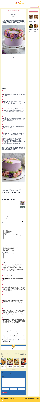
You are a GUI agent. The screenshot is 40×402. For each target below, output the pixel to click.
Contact (23, 6)
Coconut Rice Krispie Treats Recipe (35, 21)
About (21, 6)
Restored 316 (37, 398)
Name (3, 388)
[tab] (12, 369)
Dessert (15, 6)
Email (11, 388)
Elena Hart (12, 14)
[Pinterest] (2, 400)
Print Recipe (22, 207)
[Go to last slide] (1, 363)
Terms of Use (10, 398)
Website (19, 388)
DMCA (4, 398)
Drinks (19, 6)
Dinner (17, 6)
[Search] (37, 10)
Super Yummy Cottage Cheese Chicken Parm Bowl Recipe (6, 353)
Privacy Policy (25, 6)
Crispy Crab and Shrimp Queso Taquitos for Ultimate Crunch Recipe (20, 353)
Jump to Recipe (13, 16)
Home (13, 6)
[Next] (25, 363)
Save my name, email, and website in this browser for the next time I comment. (11, 390)
